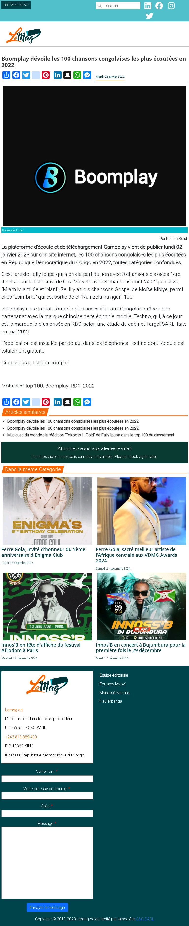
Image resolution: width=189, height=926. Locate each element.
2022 (89, 386)
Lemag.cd (14, 710)
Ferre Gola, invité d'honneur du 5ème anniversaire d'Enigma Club (43, 552)
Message (45, 823)
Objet (45, 806)
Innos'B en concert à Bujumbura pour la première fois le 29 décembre (141, 647)
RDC (76, 386)
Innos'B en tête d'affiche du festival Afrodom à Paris (40, 647)
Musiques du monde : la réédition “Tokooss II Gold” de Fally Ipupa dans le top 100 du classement (90, 435)
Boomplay (56, 386)
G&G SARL (145, 919)
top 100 (34, 386)
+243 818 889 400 (21, 737)
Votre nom (45, 771)
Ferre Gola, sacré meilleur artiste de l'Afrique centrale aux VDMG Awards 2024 (136, 555)
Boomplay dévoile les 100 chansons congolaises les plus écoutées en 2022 (73, 421)
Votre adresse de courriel (45, 789)
